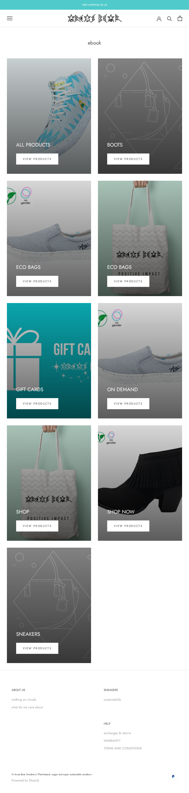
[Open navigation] (9, 18)
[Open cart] (180, 18)
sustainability (112, 699)
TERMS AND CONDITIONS (123, 748)
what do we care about (27, 707)
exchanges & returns (117, 733)
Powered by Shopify (25, 780)
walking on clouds (24, 699)
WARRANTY (112, 740)
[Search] (169, 18)
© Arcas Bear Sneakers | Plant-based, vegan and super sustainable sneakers (52, 774)
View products (37, 159)
